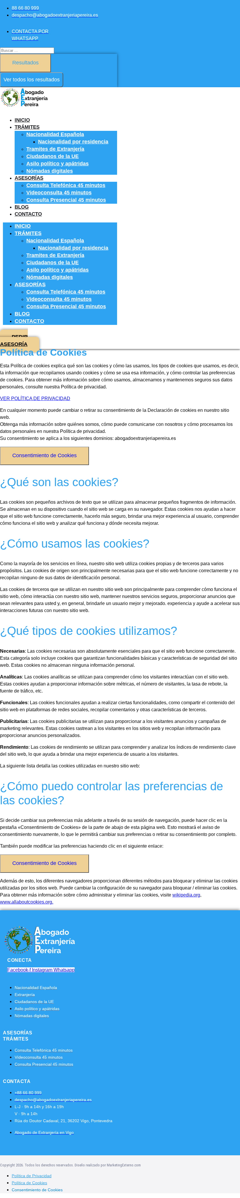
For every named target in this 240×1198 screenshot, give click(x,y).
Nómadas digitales (49, 171)
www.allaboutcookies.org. (26, 901)
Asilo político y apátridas (57, 164)
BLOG (22, 207)
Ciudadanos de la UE (52, 156)
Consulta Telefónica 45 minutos (65, 185)
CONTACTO (28, 214)
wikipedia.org (186, 894)
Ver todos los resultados (32, 80)
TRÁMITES (27, 127)
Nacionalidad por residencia (73, 142)
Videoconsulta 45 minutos (59, 193)
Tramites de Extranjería (55, 149)
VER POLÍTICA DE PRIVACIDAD (35, 398)
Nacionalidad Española (55, 134)
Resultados (25, 63)
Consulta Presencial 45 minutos (66, 200)
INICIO (22, 120)
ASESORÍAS (29, 178)
